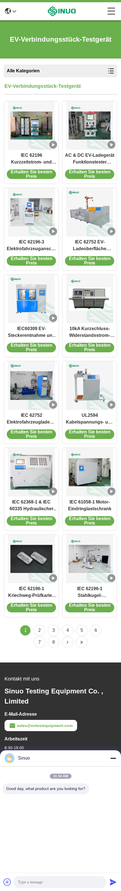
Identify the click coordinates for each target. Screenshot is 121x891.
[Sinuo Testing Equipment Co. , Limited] (62, 11)
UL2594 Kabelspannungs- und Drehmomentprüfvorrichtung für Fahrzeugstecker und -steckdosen (89, 419)
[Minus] (113, 758)
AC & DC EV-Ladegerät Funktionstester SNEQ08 (89, 159)
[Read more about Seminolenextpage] (67, 642)
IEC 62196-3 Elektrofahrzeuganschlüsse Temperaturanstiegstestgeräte (31, 245)
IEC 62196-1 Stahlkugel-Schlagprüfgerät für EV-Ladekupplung (90, 592)
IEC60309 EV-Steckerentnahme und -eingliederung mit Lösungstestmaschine (31, 332)
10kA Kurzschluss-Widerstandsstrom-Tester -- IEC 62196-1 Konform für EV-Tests (90, 332)
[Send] (113, 882)
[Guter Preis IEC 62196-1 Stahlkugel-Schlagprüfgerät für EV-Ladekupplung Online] (89, 559)
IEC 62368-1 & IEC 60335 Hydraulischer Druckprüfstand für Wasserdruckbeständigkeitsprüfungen (31, 506)
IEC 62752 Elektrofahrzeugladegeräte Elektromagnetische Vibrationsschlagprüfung (31, 419)
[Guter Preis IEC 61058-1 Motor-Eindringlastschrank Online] (89, 472)
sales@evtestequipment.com (45, 725)
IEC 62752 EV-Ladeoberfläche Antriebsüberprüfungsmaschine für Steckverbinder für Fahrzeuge (89, 245)
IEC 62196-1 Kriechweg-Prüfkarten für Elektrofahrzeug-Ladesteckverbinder (31, 592)
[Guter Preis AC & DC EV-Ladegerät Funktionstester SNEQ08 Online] (89, 125)
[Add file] (7, 882)
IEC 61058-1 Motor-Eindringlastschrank (89, 505)
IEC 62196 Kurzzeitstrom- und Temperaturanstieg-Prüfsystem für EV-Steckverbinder (31, 159)
